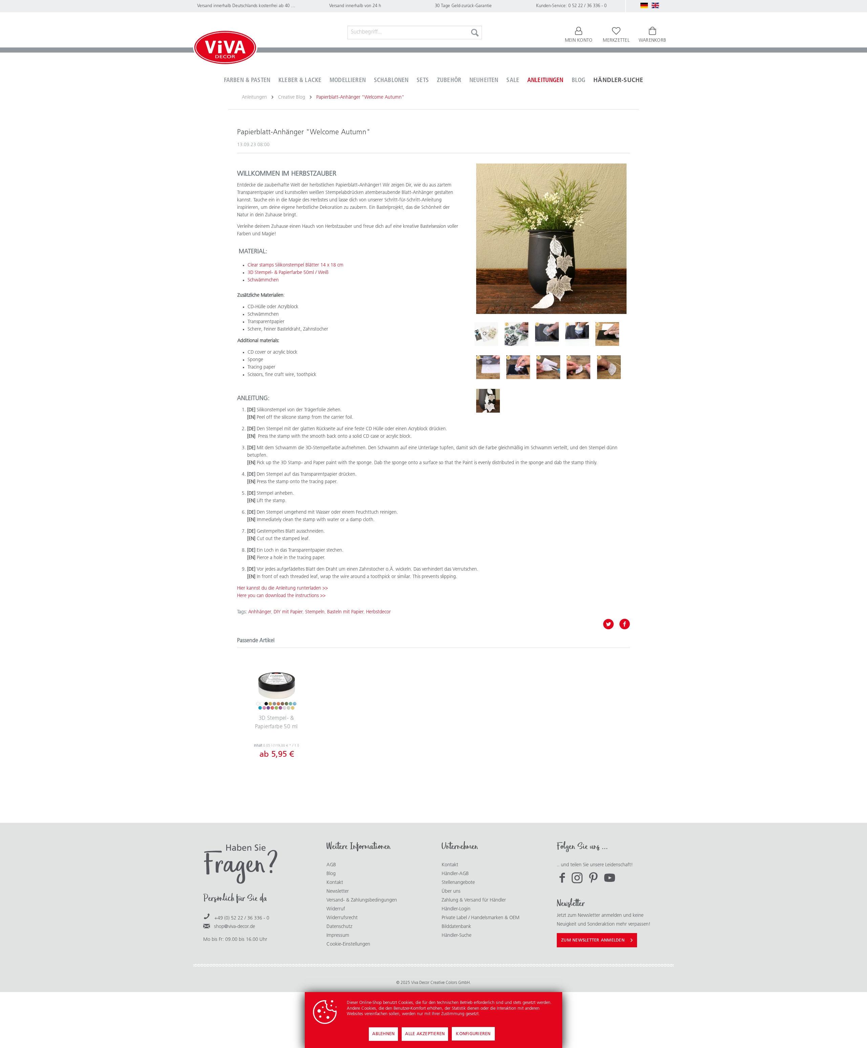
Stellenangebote (458, 882)
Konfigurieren (473, 1034)
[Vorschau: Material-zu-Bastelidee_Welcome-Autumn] (486, 334)
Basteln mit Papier (345, 612)
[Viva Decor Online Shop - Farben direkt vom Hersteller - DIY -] (225, 49)
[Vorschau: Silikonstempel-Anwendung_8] (578, 367)
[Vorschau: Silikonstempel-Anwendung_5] (488, 367)
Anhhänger (259, 612)
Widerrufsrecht (342, 918)
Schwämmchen (263, 280)
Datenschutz (339, 926)
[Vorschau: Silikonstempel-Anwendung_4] (607, 334)
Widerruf (335, 909)
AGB (331, 865)
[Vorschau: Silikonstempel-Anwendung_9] (608, 367)
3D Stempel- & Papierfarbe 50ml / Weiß (288, 272)
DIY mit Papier (288, 612)
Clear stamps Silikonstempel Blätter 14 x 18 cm (295, 265)
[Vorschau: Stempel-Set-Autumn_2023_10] (488, 400)
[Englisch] (655, 5)
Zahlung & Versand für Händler (474, 900)
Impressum (337, 935)
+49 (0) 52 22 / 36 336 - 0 (241, 918)
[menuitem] (414, 32)
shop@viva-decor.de (234, 926)
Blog (331, 873)
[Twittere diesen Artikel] (611, 624)
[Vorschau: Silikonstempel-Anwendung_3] (577, 334)
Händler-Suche (456, 935)
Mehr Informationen (499, 1014)
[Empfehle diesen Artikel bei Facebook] (624, 624)
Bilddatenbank (456, 926)
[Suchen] (475, 32)
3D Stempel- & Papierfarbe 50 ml (276, 723)
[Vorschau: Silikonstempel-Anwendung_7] (548, 367)
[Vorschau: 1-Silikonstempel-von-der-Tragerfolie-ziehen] (516, 334)
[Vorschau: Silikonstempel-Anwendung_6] (518, 367)
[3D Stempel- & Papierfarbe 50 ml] (276, 687)
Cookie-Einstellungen (348, 944)
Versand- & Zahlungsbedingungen (361, 900)
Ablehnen (383, 1034)
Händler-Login (456, 909)
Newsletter (337, 891)
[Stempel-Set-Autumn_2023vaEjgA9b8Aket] (551, 238)
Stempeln (314, 612)
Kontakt (334, 882)
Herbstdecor (378, 612)
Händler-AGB (455, 873)
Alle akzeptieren (425, 1034)
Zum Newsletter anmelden (593, 940)
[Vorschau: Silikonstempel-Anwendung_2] (547, 334)
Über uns (451, 891)
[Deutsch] (644, 5)
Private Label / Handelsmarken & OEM (481, 918)
